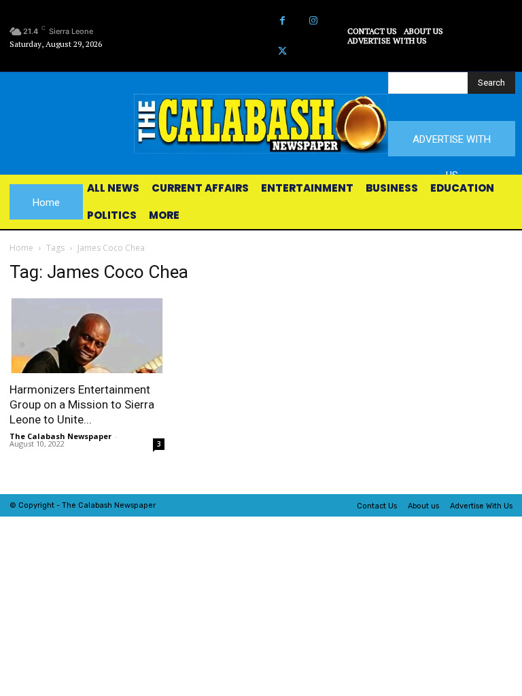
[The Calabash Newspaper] (261, 124)
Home (21, 248)
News (124, 505)
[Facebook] (282, 21)
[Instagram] (313, 21)
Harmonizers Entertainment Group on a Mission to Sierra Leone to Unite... (82, 404)
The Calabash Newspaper (60, 436)
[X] (282, 51)
